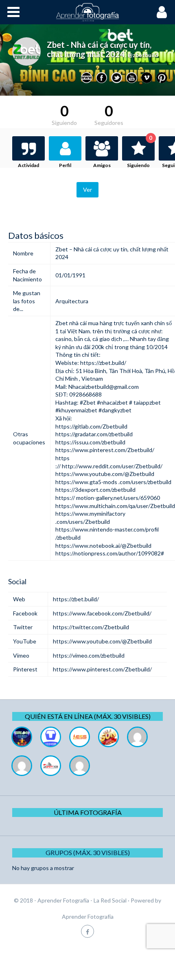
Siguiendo (139, 152)
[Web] (86, 77)
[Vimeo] (146, 77)
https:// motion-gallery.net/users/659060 (107, 497)
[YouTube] (131, 77)
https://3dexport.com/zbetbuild (95, 489)
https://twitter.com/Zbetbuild (91, 627)
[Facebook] (101, 77)
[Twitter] (116, 77)
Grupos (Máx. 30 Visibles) (88, 852)
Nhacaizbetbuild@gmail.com (103, 386)
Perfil (65, 165)
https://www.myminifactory (90, 513)
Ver (87, 189)
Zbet (61, 322)
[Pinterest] (161, 77)
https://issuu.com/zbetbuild (90, 442)
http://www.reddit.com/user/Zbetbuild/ (112, 466)
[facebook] (87, 931)
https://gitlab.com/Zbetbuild (91, 426)
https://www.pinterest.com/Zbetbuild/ (104, 449)
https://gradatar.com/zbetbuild (94, 434)
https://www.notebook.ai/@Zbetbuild (103, 545)
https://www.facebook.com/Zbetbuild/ (102, 613)
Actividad (28, 165)
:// (58, 466)
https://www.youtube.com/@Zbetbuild (104, 473)
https (62, 457)
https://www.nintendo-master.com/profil (107, 529)
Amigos (102, 165)
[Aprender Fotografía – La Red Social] (87, 12)
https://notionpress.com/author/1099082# (109, 553)
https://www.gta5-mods (86, 481)
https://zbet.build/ (103, 362)
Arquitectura (71, 301)
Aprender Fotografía (88, 916)
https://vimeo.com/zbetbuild (89, 655)
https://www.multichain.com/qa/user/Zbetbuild (115, 505)
